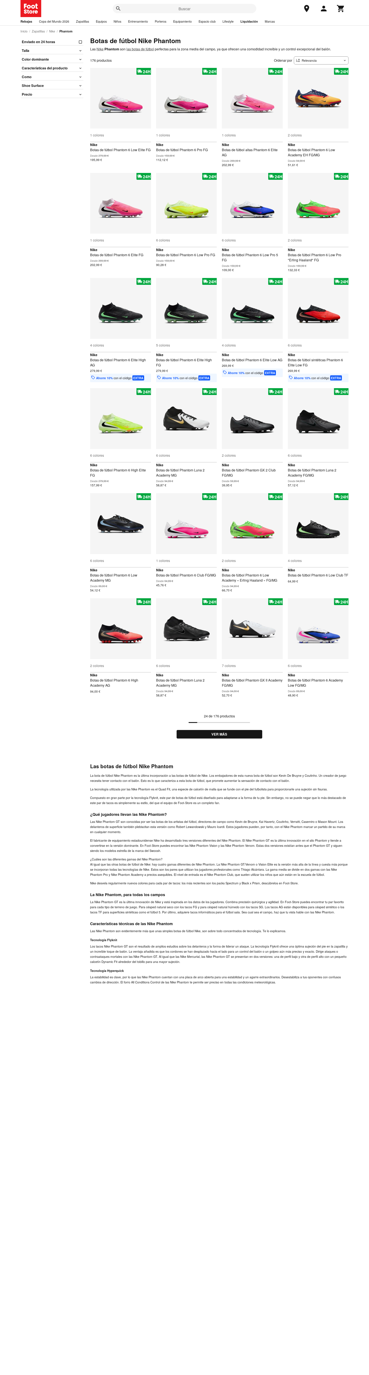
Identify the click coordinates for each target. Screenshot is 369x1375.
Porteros (160, 21)
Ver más (219, 734)
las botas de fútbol (140, 49)
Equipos (101, 21)
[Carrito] (341, 8)
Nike (52, 31)
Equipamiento (182, 21)
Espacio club (207, 21)
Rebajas (26, 21)
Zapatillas (82, 21)
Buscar (184, 8)
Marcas (270, 21)
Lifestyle (228, 21)
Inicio (24, 31)
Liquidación (249, 21)
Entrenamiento (138, 21)
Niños (117, 21)
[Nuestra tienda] (306, 8)
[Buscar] (118, 8)
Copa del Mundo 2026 (54, 21)
